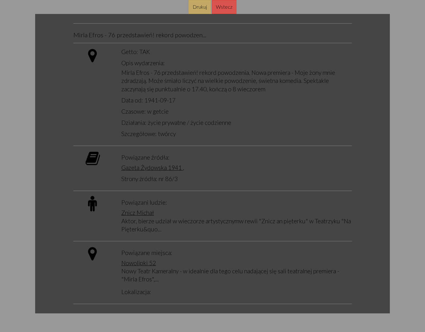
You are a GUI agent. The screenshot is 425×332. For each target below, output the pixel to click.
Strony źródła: (139, 178)
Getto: (129, 51)
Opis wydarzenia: (143, 62)
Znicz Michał (137, 212)
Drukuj (200, 7)
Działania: (134, 122)
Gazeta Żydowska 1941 (152, 167)
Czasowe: (133, 111)
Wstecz (224, 7)
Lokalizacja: (136, 291)
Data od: (132, 100)
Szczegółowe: (139, 133)
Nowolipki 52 (138, 262)
